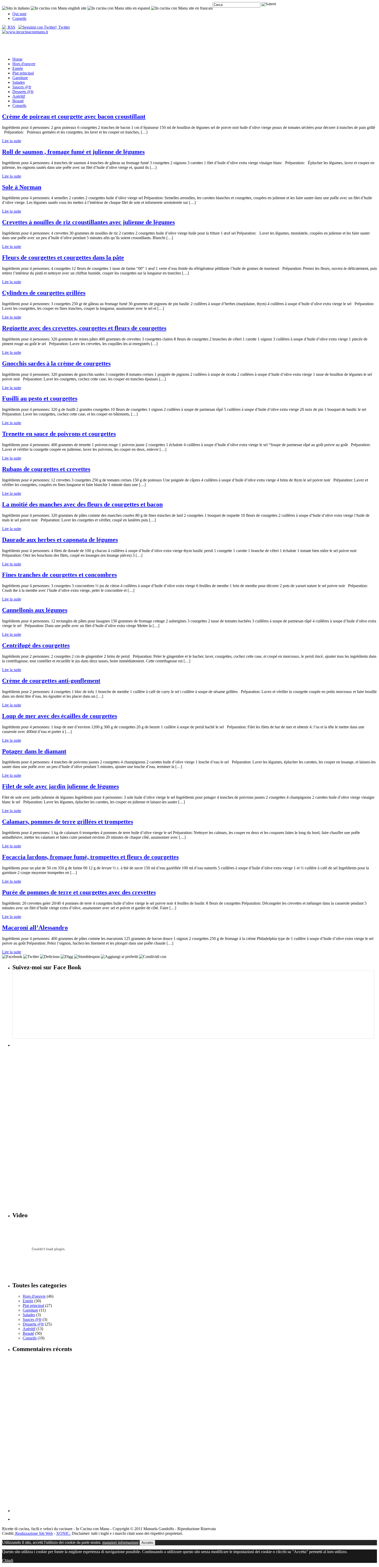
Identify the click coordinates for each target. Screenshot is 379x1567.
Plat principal (23, 73)
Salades (18, 82)
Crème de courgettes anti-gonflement (51, 680)
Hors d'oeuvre (23, 64)
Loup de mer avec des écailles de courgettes (59, 716)
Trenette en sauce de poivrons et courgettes (59, 433)
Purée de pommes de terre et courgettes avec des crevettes (79, 892)
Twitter (63, 27)
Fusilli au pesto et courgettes (39, 398)
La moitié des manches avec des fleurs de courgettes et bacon (82, 504)
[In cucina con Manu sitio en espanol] (118, 8)
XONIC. (63, 1533)
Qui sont (19, 14)
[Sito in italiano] (16, 8)
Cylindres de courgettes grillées (43, 292)
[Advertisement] (189, 45)
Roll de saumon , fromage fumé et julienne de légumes (73, 151)
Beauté (18, 101)
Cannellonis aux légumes (34, 610)
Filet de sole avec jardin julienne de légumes (60, 786)
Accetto (147, 1543)
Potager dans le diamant (34, 751)
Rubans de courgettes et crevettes (46, 469)
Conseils (19, 18)
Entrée (17, 68)
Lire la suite (11, 141)
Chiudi (7, 1560)
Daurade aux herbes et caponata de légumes (60, 539)
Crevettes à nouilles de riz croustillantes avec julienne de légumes (88, 222)
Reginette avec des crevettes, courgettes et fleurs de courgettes (84, 328)
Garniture (20, 78)
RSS (11, 27)
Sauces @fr (21, 87)
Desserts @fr (23, 91)
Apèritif (18, 96)
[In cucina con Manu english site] (58, 8)
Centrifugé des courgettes (36, 645)
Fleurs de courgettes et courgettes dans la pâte (63, 257)
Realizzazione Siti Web (33, 1533)
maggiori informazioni (120, 1542)
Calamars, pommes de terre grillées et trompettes (67, 821)
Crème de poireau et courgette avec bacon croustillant (73, 116)
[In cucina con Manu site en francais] (182, 8)
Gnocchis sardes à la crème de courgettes (56, 363)
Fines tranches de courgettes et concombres (59, 574)
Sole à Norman (21, 187)
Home (17, 59)
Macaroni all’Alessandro (35, 927)
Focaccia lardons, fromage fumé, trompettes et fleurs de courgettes (90, 857)
